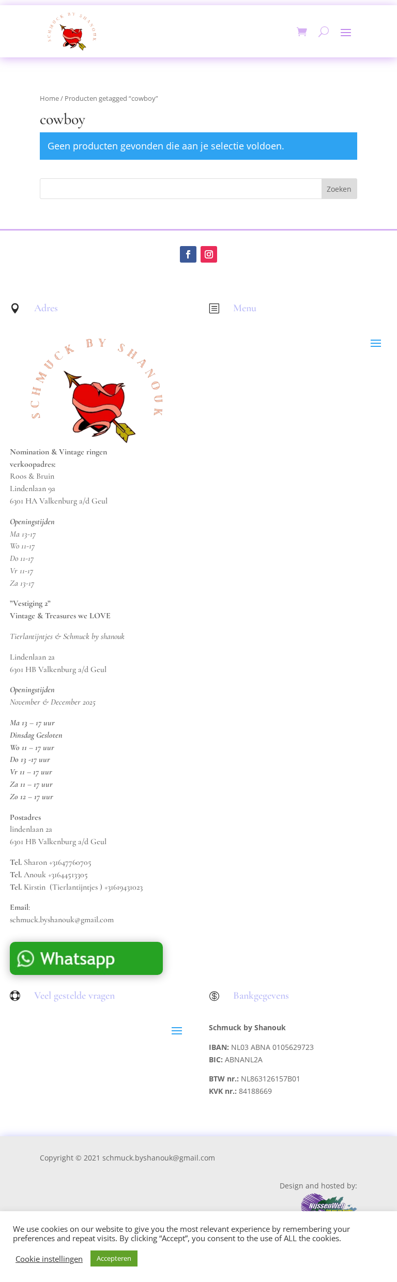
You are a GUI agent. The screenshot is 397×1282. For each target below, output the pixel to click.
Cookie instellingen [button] (49, 1258)
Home (49, 98)
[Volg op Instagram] (209, 254)
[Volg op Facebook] (188, 254)
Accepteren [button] (114, 1258)
